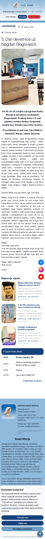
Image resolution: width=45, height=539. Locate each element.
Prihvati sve (22, 517)
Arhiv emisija (11, 17)
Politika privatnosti (10, 537)
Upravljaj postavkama (22, 529)
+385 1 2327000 (36, 12)
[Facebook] (41, 262)
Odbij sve (22, 523)
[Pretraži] (40, 5)
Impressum (38, 537)
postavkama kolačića (10, 508)
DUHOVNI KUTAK (8, 26)
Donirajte (22, 17)
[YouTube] (41, 277)
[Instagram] (41, 269)
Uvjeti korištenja (25, 537)
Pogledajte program (32, 381)
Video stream (34, 17)
